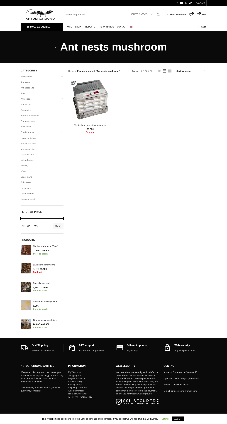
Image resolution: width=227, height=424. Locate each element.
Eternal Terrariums (30, 115)
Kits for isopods (28, 143)
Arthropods (26, 99)
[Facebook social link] (173, 3)
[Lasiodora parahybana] (26, 270)
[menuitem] (132, 27)
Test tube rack (27, 193)
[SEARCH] (158, 14)
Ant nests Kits (27, 87)
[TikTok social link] (190, 3)
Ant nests (25, 82)
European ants (28, 121)
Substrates (26, 182)
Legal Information (76, 378)
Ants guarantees (76, 390)
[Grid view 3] (164, 71)
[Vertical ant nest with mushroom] (90, 100)
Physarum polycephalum (45, 301)
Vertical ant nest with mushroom (90, 125)
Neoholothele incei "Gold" (45, 246)
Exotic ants (26, 126)
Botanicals (26, 104)
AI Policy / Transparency (80, 397)
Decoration (26, 110)
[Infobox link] (42, 348)
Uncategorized (28, 199)
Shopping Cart (75, 375)
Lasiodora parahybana (44, 264)
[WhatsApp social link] (186, 3)
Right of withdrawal (77, 393)
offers (23, 171)
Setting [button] (164, 418)
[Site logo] (40, 14)
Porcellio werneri (41, 283)
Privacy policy (75, 384)
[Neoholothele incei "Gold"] (26, 251)
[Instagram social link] (177, 3)
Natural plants (27, 160)
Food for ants (27, 132)
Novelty (24, 165)
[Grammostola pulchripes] (26, 325)
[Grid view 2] (159, 71)
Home (71, 71)
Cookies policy (75, 381)
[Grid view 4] (169, 71)
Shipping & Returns (77, 387)
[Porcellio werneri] (26, 288)
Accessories (26, 76)
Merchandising (28, 149)
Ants (23, 93)
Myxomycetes (27, 154)
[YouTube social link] (181, 3)
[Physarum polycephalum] (26, 307)
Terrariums (26, 188)
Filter (58, 226)
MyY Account (74, 372)
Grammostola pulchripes (45, 320)
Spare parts (26, 177)
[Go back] (56, 47)
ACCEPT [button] (178, 419)
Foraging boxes (28, 138)
